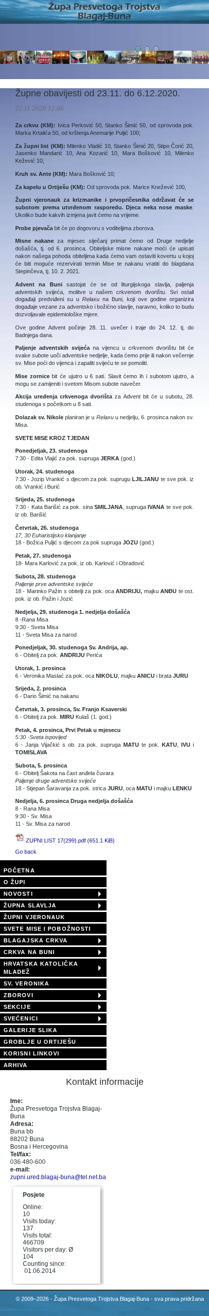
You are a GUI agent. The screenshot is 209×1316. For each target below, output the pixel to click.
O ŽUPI (15, 882)
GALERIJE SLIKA (30, 1030)
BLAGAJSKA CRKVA (36, 940)
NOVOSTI (18, 894)
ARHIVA (16, 1065)
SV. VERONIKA (26, 983)
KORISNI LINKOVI (32, 1053)
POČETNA (19, 870)
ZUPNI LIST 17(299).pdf (70, 840)
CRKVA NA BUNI (29, 952)
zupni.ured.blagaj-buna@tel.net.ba (58, 1177)
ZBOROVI (18, 995)
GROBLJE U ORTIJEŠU (40, 1042)
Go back (26, 852)
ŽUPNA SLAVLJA (30, 905)
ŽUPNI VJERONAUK (34, 917)
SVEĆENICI (21, 1018)
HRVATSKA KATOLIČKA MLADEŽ (41, 968)
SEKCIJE (17, 1007)
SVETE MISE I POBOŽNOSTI (47, 929)
